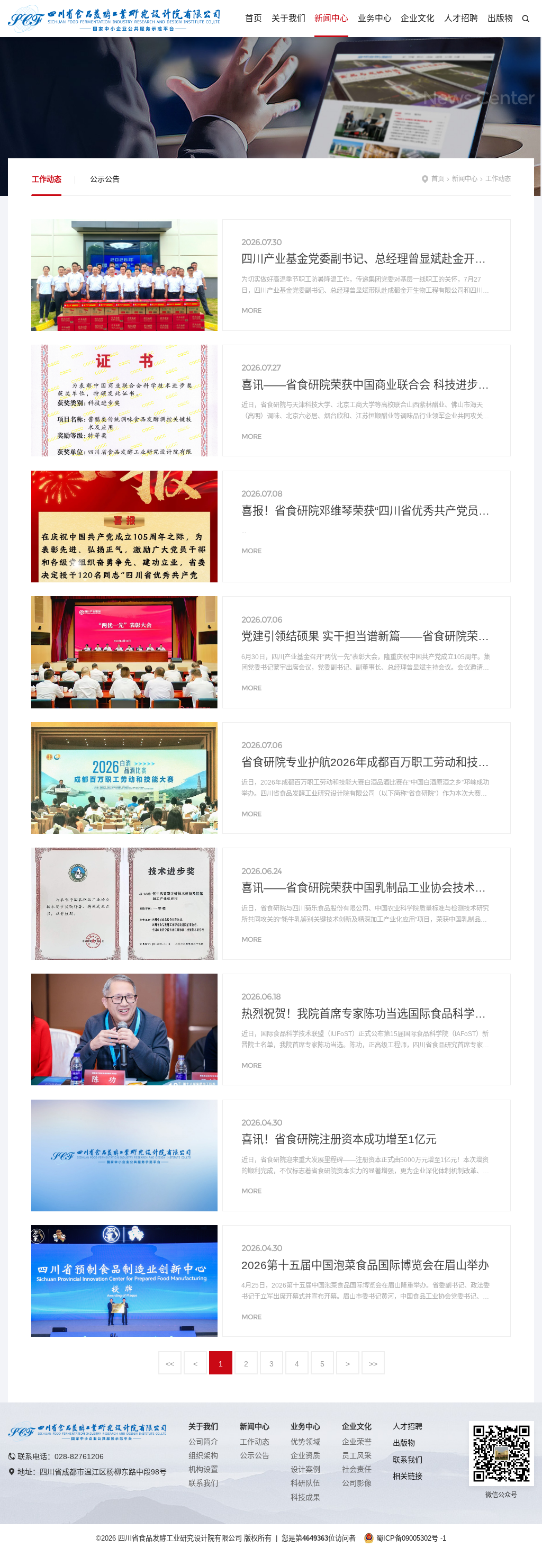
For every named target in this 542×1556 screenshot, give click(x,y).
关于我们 (288, 18)
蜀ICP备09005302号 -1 (411, 1538)
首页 (253, 18)
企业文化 (418, 18)
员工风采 (357, 1455)
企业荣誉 (357, 1441)
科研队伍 (305, 1483)
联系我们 (203, 1483)
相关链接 (407, 1476)
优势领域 (305, 1441)
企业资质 (305, 1455)
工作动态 (46, 179)
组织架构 (203, 1455)
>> (373, 1364)
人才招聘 (461, 18)
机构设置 (203, 1469)
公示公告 (105, 179)
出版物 (500, 18)
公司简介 (203, 1441)
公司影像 (357, 1483)
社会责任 (357, 1469)
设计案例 (305, 1469)
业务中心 (375, 18)
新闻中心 (331, 18)
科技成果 (305, 1497)
